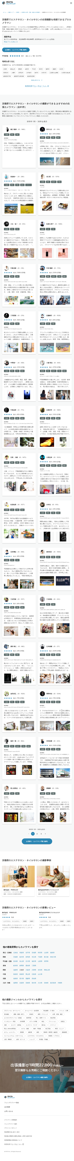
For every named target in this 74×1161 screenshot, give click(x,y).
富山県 (21, 961)
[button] (5, 69)
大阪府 (28, 970)
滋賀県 (15, 970)
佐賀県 (21, 983)
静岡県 (21, 965)
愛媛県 (28, 978)
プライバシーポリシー (10, 1128)
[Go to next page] (45, 834)
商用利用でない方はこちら (36, 86)
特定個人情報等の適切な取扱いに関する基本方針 (18, 1136)
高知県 (34, 978)
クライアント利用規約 (10, 1120)
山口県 (40, 974)
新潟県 (15, 961)
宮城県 (34, 952)
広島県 (34, 974)
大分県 (40, 983)
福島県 (52, 952)
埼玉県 (34, 957)
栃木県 (21, 957)
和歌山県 (47, 970)
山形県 (46, 952)
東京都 (46, 957)
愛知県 (28, 965)
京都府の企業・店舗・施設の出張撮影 (30, 12)
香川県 (21, 978)
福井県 (34, 961)
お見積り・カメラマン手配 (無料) (16, 50)
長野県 (46, 961)
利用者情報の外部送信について (13, 1140)
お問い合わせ (8, 1111)
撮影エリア (11, 12)
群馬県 (28, 957)
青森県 (21, 952)
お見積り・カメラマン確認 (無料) (37, 1077)
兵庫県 (34, 970)
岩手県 (28, 952)
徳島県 (15, 978)
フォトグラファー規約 (10, 1124)
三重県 (34, 965)
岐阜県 (15, 965)
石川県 (28, 961)
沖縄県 (60, 983)
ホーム (4, 12)
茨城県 (15, 957)
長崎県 (28, 983)
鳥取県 (15, 974)
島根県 (21, 974)
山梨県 (40, 961)
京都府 (17, 12)
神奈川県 (53, 957)
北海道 (15, 952)
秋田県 (40, 952)
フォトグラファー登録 (11, 1102)
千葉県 (40, 957)
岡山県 (28, 974)
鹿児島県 (53, 983)
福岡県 (15, 983)
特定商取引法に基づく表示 (11, 1132)
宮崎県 (46, 983)
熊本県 (34, 983)
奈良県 (40, 970)
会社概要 (7, 1107)
